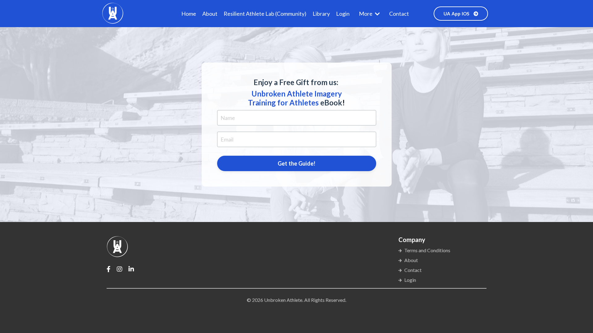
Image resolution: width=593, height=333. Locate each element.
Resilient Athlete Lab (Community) (265, 13)
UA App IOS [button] (457, 13)
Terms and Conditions (427, 250)
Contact (399, 13)
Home (188, 13)
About (209, 13)
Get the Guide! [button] (297, 163)
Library (321, 13)
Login (343, 13)
